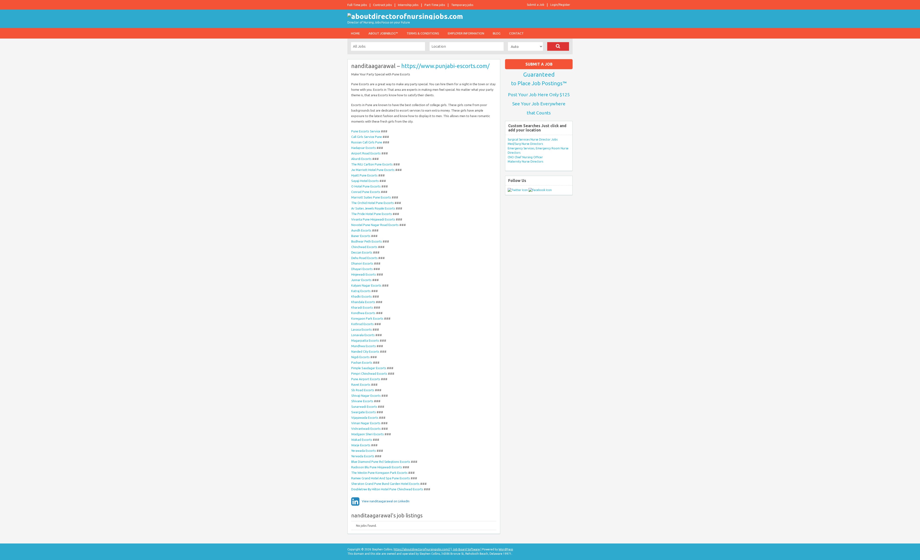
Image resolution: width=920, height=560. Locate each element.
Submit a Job (535, 4)
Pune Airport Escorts (365, 379)
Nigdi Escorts (360, 357)
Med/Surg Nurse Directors (525, 143)
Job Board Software (466, 549)
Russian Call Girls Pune (366, 142)
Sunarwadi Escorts (364, 406)
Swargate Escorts (363, 412)
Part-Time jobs (435, 4)
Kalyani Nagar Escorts (366, 285)
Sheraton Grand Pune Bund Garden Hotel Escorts (385, 483)
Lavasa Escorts (361, 329)
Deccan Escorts (361, 252)
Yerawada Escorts (363, 450)
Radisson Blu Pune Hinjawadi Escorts (376, 467)
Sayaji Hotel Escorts (365, 180)
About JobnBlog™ (383, 33)
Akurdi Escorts (361, 158)
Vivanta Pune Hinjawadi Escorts (373, 219)
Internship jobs (408, 4)
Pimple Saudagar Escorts (368, 368)
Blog (496, 33)
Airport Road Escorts (366, 153)
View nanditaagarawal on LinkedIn (385, 501)
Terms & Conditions (423, 33)
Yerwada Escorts (362, 456)
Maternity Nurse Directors (525, 161)
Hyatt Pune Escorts (364, 175)
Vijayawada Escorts (364, 417)
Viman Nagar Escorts (365, 423)
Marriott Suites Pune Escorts (371, 197)
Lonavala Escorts (363, 335)
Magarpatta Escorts (365, 340)
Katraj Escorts (361, 291)
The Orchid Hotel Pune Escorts (372, 202)
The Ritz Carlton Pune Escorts (372, 164)
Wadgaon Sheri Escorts (367, 434)
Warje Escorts (360, 445)
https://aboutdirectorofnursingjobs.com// (422, 549)
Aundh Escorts (361, 230)
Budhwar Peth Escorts (366, 241)
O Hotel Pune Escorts (366, 186)
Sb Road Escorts (362, 390)
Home (355, 33)
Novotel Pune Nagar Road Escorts (375, 224)
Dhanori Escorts (362, 263)
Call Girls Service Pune (367, 136)
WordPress (506, 549)
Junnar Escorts (361, 280)
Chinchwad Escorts (364, 247)
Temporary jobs (462, 4)
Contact (516, 33)
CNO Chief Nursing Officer (525, 157)
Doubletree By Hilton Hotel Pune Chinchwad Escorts (387, 489)
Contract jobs (382, 4)
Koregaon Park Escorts (367, 318)
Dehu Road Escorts (364, 258)
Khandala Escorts (363, 302)
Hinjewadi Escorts (363, 274)
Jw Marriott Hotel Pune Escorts (373, 169)
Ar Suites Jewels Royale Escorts (373, 208)
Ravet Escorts (360, 384)
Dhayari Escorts (362, 269)
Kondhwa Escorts (363, 313)
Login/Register (560, 4)
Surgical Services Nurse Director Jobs (533, 139)
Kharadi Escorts (362, 307)
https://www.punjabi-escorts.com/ (445, 66)
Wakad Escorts (361, 439)
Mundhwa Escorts (363, 346)
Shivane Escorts (362, 401)
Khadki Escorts (361, 296)
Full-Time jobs (357, 4)
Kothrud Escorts (362, 324)
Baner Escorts (360, 236)
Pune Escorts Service (365, 131)
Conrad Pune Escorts (365, 191)
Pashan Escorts (361, 362)
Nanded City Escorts (365, 351)
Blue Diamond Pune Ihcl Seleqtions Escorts (380, 461)
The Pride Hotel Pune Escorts (371, 213)
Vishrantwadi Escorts (366, 428)
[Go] (558, 46)
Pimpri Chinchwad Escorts (369, 373)
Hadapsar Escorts (363, 147)
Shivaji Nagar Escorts (366, 395)
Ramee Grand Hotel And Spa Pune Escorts (380, 478)
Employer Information (466, 33)
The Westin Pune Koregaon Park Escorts (379, 472)
